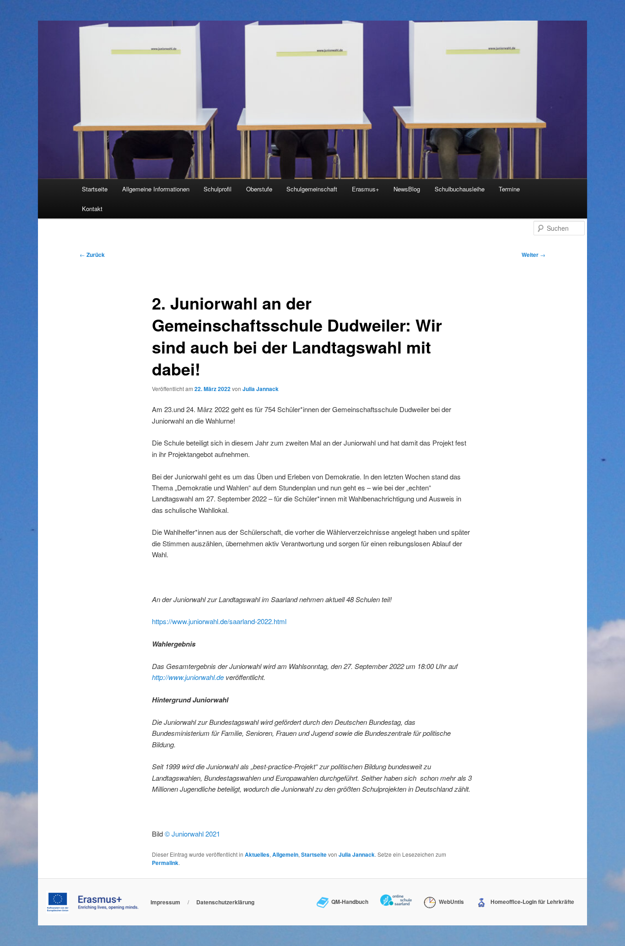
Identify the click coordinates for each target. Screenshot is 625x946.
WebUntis (449, 901)
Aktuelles (257, 854)
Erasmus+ (365, 189)
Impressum (165, 902)
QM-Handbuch (348, 901)
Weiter (533, 254)
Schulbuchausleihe (460, 189)
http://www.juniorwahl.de (188, 677)
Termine (509, 189)
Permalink (165, 863)
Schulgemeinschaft (311, 189)
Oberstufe (259, 189)
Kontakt (92, 208)
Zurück (92, 254)
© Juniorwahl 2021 (192, 833)
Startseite (95, 189)
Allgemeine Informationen (155, 189)
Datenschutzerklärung (225, 902)
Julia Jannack (260, 389)
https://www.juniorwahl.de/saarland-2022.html (219, 621)
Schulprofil (218, 189)
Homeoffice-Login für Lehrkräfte (531, 901)
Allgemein (285, 854)
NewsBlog (406, 189)
